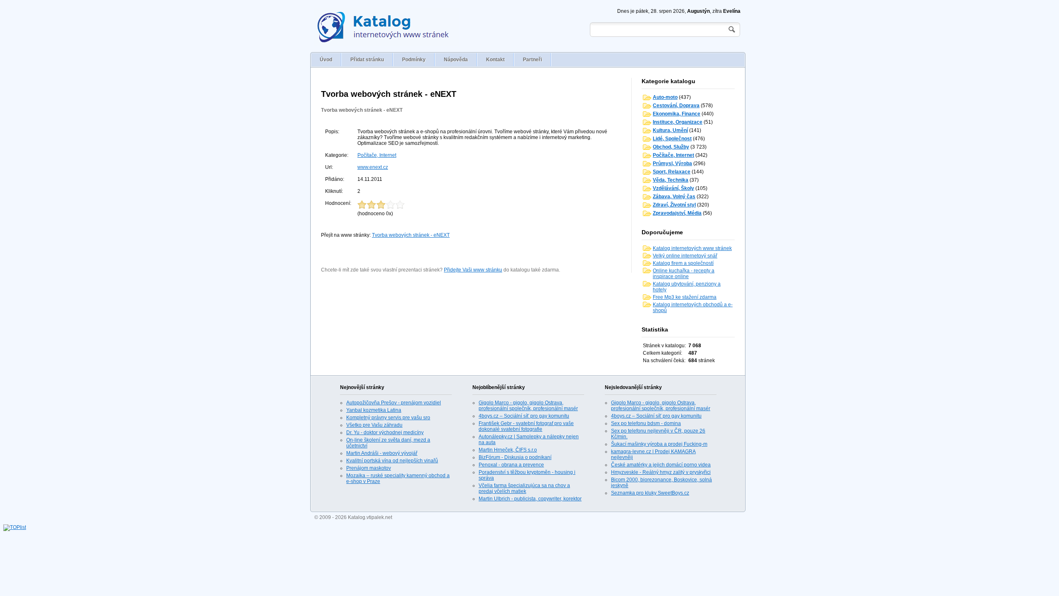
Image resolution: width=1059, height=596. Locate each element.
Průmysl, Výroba (672, 163)
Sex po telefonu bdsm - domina (646, 423)
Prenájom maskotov (368, 468)
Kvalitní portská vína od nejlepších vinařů (392, 461)
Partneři (532, 59)
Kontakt (495, 59)
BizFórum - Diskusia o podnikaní (515, 457)
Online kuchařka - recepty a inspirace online (683, 273)
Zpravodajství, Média (677, 213)
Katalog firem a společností (683, 263)
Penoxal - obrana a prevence (511, 465)
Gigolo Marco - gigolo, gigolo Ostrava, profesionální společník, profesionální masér (528, 405)
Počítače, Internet (376, 155)
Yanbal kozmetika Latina (373, 410)
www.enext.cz (372, 167)
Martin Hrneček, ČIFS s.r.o (508, 450)
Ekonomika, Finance (676, 114)
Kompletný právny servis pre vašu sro (388, 418)
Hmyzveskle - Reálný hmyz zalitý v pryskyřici (661, 472)
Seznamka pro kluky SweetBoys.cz (650, 493)
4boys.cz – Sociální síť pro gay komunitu (524, 416)
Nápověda (456, 59)
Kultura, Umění (670, 130)
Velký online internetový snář (685, 256)
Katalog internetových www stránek (692, 248)
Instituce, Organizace (677, 122)
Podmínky (414, 59)
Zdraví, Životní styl (674, 205)
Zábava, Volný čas (674, 196)
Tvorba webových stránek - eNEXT (362, 110)
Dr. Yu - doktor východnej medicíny (385, 432)
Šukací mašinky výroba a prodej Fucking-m (659, 444)
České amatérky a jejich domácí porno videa (661, 465)
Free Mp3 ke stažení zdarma (684, 297)
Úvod (326, 59)
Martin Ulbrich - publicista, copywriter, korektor (530, 499)
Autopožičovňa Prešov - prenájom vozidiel (393, 403)
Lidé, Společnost (672, 139)
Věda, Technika (670, 180)
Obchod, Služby (671, 147)
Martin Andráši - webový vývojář (381, 453)
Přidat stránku (367, 59)
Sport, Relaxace (671, 172)
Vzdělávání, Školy (673, 188)
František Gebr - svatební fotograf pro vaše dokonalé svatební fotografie (526, 426)
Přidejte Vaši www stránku (473, 270)
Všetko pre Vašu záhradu (374, 425)
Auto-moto (665, 97)
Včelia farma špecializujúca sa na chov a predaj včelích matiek (524, 488)
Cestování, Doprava (676, 105)
